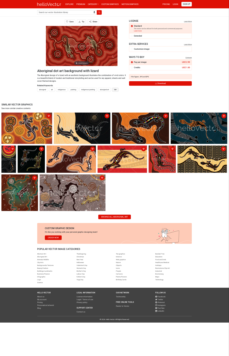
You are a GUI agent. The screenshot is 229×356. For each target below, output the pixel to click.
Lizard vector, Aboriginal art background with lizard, (119, 148)
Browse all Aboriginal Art (114, 217)
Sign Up (186, 4)
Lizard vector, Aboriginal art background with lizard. (134, 115)
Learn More (188, 21)
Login (175, 4)
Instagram (161, 305)
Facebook (161, 297)
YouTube (160, 308)
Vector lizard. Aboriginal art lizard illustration (29, 149)
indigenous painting (88, 89)
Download (161, 83)
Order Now (53, 237)
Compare (188, 57)
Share (94, 22)
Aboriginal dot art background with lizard (19, 115)
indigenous (62, 89)
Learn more (138, 31)
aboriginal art (104, 89)
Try (82, 22)
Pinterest (161, 302)
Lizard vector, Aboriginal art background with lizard (75, 115)
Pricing (166, 4)
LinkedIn (160, 311)
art (52, 89)
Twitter (160, 299)
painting (73, 89)
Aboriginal (42, 89)
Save (71, 22)
